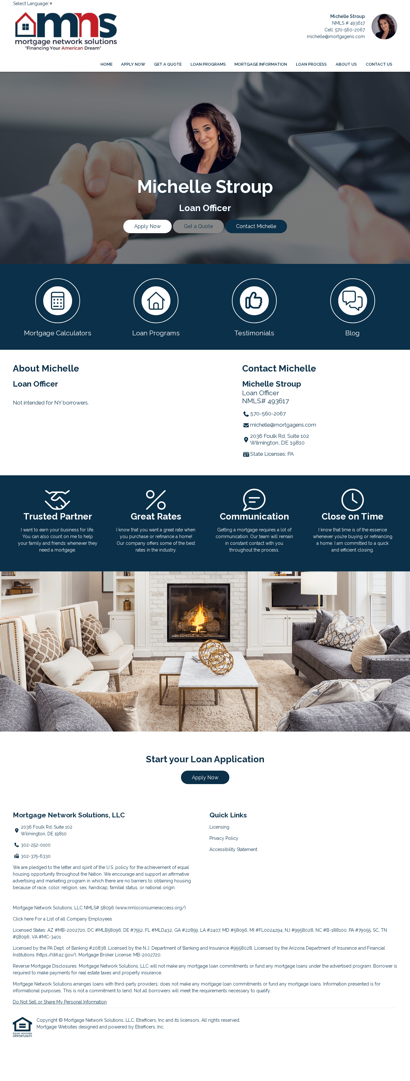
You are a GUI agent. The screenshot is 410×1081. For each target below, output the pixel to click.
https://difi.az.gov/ (56, 954)
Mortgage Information (260, 64)
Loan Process (311, 64)
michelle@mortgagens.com (336, 36)
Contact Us (379, 64)
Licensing (219, 827)
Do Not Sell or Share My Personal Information (60, 1001)
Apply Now (133, 64)
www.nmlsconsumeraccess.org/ (150, 907)
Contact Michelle (256, 226)
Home (106, 64)
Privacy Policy (223, 838)
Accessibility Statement (233, 849)
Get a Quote (168, 64)
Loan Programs (208, 64)
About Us (346, 64)
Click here (23, 918)
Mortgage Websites (57, 1026)
